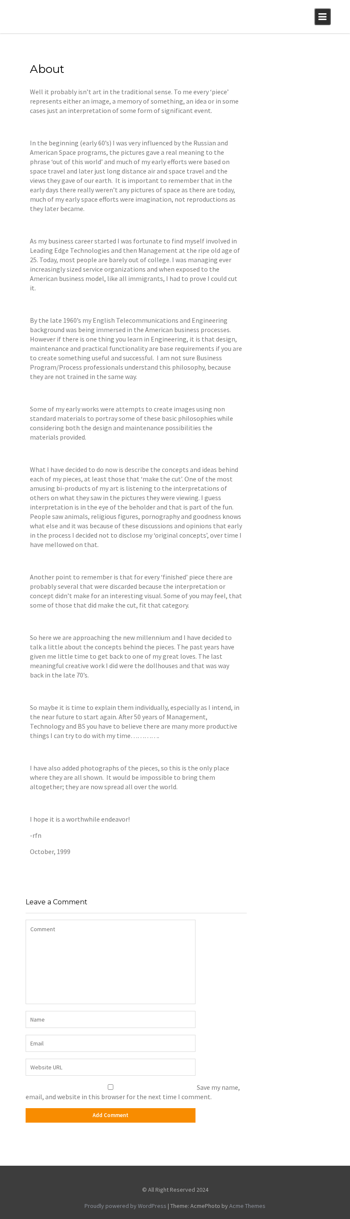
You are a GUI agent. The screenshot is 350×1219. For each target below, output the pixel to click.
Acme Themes (247, 1206)
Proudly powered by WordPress (125, 1206)
